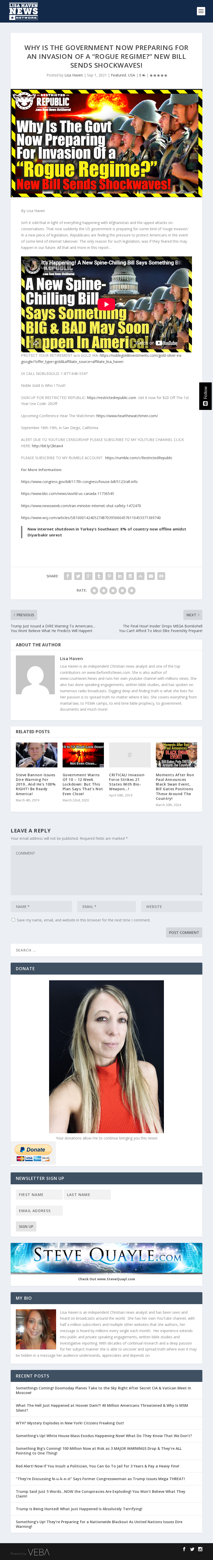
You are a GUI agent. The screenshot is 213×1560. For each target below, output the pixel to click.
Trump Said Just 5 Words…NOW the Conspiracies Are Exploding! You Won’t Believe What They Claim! (100, 1494)
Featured (118, 75)
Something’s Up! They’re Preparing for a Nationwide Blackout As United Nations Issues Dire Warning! (99, 1524)
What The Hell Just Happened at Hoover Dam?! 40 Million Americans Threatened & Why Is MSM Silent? (102, 1407)
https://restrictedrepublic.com (111, 397)
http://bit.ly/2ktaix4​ (47, 445)
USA (131, 75)
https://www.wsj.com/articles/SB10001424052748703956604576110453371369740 (91, 517)
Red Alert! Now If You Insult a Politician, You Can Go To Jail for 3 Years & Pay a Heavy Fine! (98, 1466)
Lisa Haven (73, 75)
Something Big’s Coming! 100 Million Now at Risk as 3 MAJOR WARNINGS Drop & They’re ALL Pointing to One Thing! (99, 1451)
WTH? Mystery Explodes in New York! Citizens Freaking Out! (71, 1423)
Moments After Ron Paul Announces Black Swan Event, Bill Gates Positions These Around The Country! (175, 786)
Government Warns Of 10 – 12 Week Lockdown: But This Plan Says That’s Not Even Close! (83, 784)
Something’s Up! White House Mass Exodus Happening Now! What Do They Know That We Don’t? (104, 1435)
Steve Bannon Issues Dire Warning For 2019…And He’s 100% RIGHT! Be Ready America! (36, 784)
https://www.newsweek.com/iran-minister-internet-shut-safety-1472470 (81, 505)
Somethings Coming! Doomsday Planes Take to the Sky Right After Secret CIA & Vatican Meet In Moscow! (103, 1390)
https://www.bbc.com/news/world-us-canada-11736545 (67, 493)
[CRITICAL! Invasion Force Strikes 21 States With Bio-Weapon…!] (130, 755)
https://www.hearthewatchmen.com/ (127, 415)
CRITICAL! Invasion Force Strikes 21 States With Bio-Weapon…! (126, 782)
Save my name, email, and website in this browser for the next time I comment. (84, 920)
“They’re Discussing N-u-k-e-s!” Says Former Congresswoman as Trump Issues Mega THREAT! (101, 1478)
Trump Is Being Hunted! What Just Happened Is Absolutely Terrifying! (79, 1508)
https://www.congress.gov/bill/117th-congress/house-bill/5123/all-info (79, 481)
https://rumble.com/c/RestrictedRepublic (138, 457)
